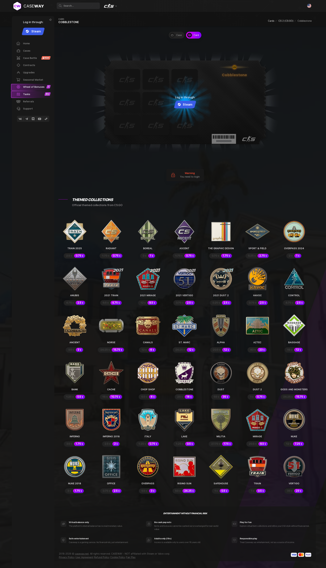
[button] (32, 94)
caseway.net (82, 553)
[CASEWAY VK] (20, 119)
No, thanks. (303, 557)
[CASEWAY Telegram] (26, 119)
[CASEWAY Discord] (33, 119)
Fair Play (131, 557)
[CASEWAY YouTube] (39, 119)
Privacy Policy (67, 557)
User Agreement (84, 557)
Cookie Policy (117, 557)
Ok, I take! (271, 557)
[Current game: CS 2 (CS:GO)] (110, 6)
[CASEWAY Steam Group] (46, 119)
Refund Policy (102, 557)
